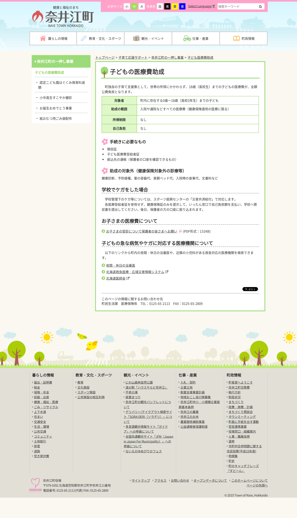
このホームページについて (249, 480)
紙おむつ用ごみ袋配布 (55, 118)
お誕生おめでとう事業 (55, 108)
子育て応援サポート (132, 57)
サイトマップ (141, 480)
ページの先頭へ (257, 485)
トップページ (105, 57)
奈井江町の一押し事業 (167, 57)
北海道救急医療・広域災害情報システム (135, 271)
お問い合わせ (180, 480)
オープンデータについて (210, 480)
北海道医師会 (115, 278)
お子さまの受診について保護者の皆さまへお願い (141, 231)
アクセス (160, 480)
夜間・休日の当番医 (120, 265)
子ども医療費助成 (200, 57)
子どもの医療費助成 (51, 72)
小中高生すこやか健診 (55, 97)
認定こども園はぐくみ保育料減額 (61, 84)
